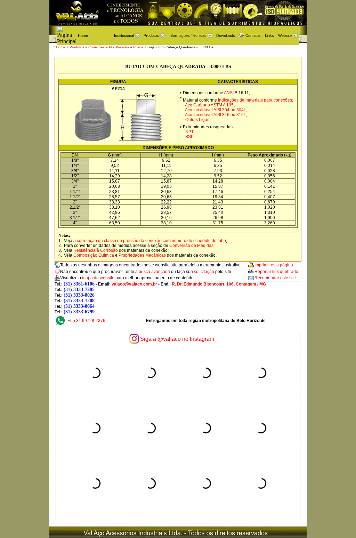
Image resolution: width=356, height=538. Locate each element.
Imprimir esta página (273, 265)
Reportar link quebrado (276, 271)
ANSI (229, 92)
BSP (189, 136)
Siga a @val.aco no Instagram (177, 339)
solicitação (204, 271)
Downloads (225, 35)
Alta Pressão (118, 47)
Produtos (151, 35)
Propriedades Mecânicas (142, 255)
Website (285, 35)
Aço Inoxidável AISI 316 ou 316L (215, 114)
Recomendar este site (275, 277)
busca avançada (154, 271)
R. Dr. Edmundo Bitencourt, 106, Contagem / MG (219, 284)
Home (83, 35)
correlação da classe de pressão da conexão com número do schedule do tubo (151, 240)
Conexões (96, 47)
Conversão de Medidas (191, 245)
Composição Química (93, 255)
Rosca (138, 47)
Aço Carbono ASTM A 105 (209, 105)
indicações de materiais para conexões (255, 100)
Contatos (253, 35)
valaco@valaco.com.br (134, 284)
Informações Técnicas (188, 35)
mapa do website (98, 277)
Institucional (124, 35)
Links (269, 35)
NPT (189, 131)
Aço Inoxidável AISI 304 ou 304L (215, 109)
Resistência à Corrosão (95, 250)
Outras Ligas (197, 119)
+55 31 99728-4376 (86, 320)
